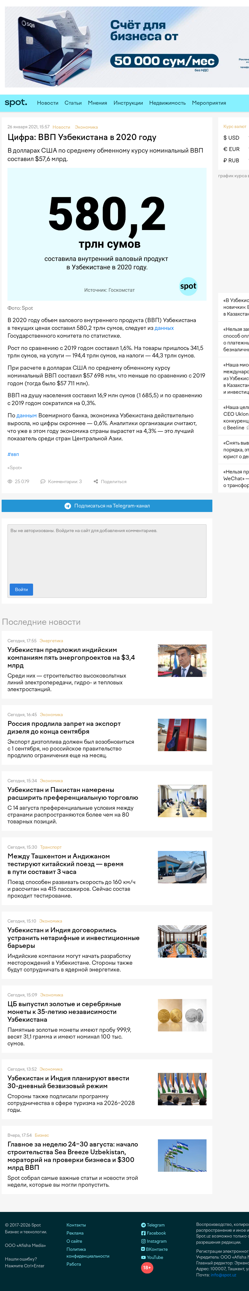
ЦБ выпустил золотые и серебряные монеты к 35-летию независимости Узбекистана (64, 1011)
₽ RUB (231, 160)
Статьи (73, 103)
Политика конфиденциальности (87, 1253)
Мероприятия (209, 103)
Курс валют (234, 126)
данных (164, 328)
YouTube (154, 1257)
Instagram (156, 1241)
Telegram (155, 1225)
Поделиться (113, 481)
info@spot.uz (223, 1275)
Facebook (156, 1233)
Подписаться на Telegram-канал (110, 506)
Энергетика (51, 640)
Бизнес (42, 1135)
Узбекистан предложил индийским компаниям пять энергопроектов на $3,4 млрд (71, 657)
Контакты (76, 1225)
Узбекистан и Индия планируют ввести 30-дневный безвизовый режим (68, 1082)
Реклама (75, 1233)
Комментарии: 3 (64, 481)
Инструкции (128, 103)
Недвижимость (167, 103)
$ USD (231, 138)
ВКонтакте (156, 1249)
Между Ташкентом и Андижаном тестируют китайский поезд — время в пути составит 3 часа (65, 864)
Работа (73, 1264)
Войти (21, 589)
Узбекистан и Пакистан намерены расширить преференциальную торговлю (72, 793)
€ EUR (231, 149)
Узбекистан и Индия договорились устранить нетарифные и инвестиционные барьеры (73, 937)
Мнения (97, 103)
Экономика (51, 714)
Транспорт (51, 847)
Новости (47, 103)
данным (27, 415)
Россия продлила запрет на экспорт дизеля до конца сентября (64, 727)
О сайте (74, 1241)
